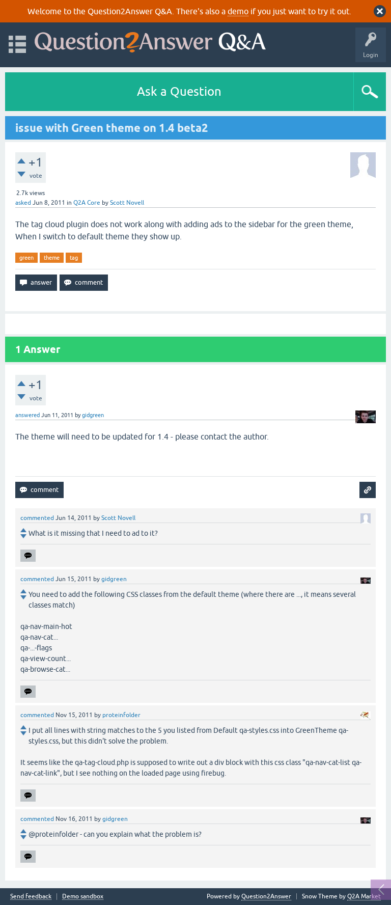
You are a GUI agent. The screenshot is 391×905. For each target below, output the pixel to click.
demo (238, 11)
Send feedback (30, 896)
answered (27, 415)
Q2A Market (364, 896)
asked (23, 202)
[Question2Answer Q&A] (150, 40)
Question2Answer (266, 896)
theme (52, 258)
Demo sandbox (82, 896)
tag (74, 258)
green (26, 258)
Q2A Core (86, 202)
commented (37, 518)
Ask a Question (179, 91)
